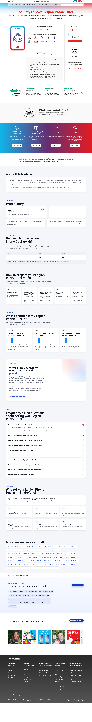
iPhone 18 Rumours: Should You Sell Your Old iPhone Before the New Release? (29, 603)
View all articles (78, 585)
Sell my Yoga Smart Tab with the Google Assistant (43, 553)
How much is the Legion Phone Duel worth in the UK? (46, 435)
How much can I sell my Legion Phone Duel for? (46, 425)
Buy (75, 1)
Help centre (57, 665)
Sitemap (56, 681)
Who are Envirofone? (29, 665)
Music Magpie (18, 695)
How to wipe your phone (60, 679)
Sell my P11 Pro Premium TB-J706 (14, 550)
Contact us (11, 665)
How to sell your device (76, 665)
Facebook (10, 668)
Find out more (17, 145)
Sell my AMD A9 (10, 557)
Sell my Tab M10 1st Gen (55, 550)
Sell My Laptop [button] (22, 4)
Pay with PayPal (58, 689)
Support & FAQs (28, 679)
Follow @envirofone (76, 620)
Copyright (26, 677)
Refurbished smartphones (46, 665)
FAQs (55, 674)
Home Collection (74, 684)
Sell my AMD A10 (61, 553)
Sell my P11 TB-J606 (42, 550)
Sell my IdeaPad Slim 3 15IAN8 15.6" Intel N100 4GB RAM (46, 568)
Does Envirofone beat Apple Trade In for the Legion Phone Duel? (46, 440)
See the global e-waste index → (17, 396)
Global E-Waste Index (75, 681)
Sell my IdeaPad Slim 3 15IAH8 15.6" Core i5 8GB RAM (19, 568)
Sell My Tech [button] (30, 4)
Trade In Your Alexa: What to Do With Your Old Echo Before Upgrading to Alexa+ (30, 599)
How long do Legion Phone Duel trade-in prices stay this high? (46, 469)
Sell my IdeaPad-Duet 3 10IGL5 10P (33, 560)
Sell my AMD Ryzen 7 (46, 557)
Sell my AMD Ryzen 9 (58, 557)
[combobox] (63, 4)
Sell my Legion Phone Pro (12, 546)
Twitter (10, 670)
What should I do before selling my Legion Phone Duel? (46, 460)
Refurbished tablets (44, 670)
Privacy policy (27, 672)
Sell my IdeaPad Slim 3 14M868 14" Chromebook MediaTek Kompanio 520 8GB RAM (56, 564)
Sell (80, 1)
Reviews (72, 679)
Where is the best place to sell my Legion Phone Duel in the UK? (46, 455)
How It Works (37, 4)
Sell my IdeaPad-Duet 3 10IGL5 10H (15, 560)
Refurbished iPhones (44, 668)
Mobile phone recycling (45, 675)
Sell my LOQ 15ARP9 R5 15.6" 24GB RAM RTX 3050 (65, 546)
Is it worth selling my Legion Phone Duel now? (46, 474)
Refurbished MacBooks (45, 673)
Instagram (11, 673)
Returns (10, 680)
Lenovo (17, 575)
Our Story (10, 677)
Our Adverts (11, 675)
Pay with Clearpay (59, 686)
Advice (50, 4)
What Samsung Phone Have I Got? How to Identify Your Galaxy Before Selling (29, 595)
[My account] (72, 1)
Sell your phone (75, 41)
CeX (43, 695)
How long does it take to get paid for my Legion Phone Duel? (46, 465)
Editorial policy (58, 677)
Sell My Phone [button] (13, 4)
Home (9, 575)
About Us (55, 4)
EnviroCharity (45, 4)
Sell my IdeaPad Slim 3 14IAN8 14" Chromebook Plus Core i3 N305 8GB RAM (61, 560)
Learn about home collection (74, 68)
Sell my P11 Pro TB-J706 (30, 550)
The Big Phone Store (31, 695)
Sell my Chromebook (70, 557)
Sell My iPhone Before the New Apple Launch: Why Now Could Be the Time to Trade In (31, 591)
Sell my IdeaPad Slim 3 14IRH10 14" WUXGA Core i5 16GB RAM (21, 564)
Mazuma (24, 695)
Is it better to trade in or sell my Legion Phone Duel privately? (46, 445)
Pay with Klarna (58, 684)
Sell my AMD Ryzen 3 (21, 557)
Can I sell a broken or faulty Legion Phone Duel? (46, 450)
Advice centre (57, 668)
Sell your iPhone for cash (76, 670)
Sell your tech (73, 673)
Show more (13, 606)
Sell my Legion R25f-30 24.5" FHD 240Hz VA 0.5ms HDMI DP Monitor (36, 546)
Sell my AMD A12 (71, 553)
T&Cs (25, 674)
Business (26, 681)
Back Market (38, 695)
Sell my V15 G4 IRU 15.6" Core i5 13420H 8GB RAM (18, 553)
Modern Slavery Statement (32, 700)
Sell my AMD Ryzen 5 (34, 557)
